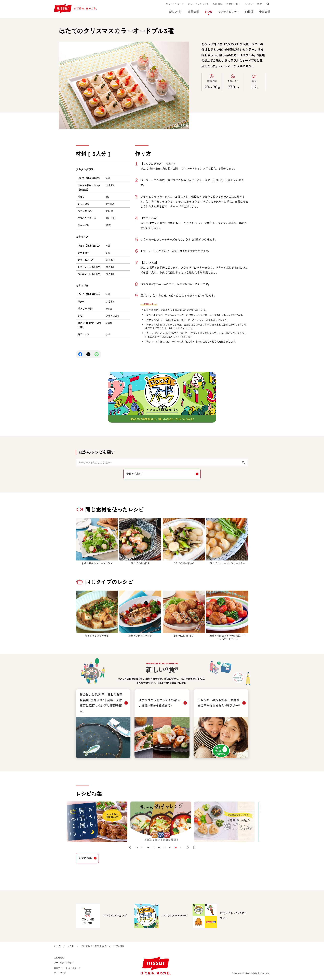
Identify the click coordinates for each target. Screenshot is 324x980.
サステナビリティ (228, 11)
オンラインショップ (198, 4)
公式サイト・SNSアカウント (67, 968)
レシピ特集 (85, 858)
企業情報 (264, 11)
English (249, 4)
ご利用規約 (59, 958)
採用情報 (217, 4)
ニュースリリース (175, 4)
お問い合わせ (233, 4)
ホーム (57, 946)
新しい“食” (175, 11)
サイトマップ (60, 973)
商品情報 (193, 11)
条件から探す (134, 473)
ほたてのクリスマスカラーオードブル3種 (102, 946)
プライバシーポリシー (64, 963)
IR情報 (249, 11)
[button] (130, 847)
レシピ (208, 11)
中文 (259, 4)
